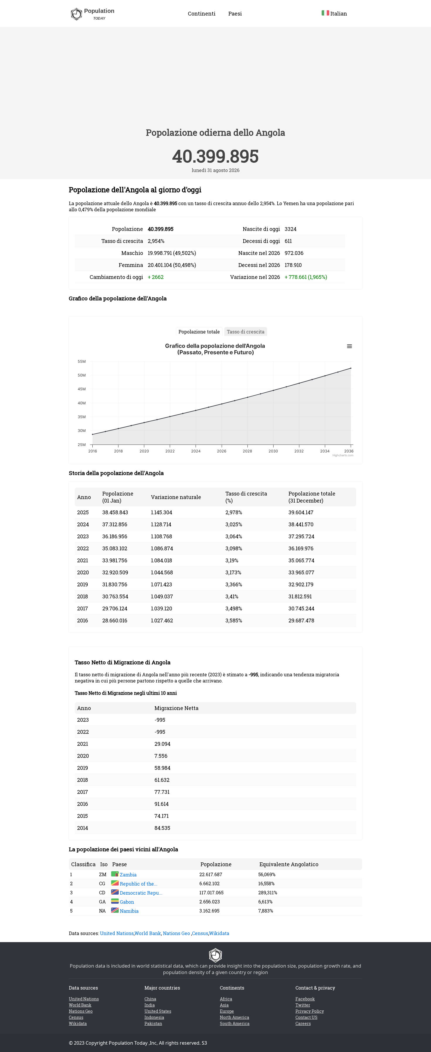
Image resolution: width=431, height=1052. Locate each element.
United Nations (117, 933)
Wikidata (219, 933)
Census (200, 933)
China (150, 999)
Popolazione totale (199, 331)
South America (235, 1023)
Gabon (126, 902)
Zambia (128, 874)
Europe (227, 1011)
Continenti (202, 13)
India (150, 1005)
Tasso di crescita (245, 331)
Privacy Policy (310, 1011)
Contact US (307, 1017)
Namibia (129, 911)
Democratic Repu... (140, 893)
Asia (224, 1005)
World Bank (148, 933)
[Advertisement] (215, 80)
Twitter (303, 1005)
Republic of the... (138, 884)
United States (158, 1011)
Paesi (235, 13)
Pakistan (153, 1023)
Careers (303, 1023)
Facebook (305, 999)
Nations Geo (176, 933)
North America (234, 1017)
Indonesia (154, 1017)
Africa (226, 999)
